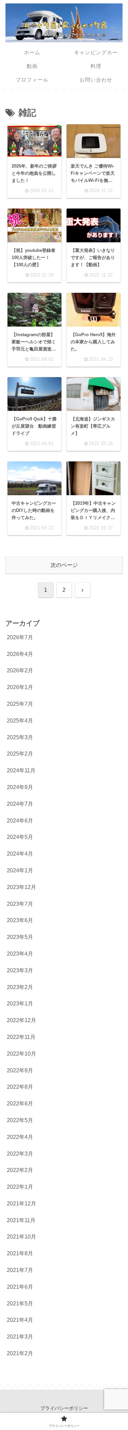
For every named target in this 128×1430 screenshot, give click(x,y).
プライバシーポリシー (64, 1408)
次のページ (64, 565)
